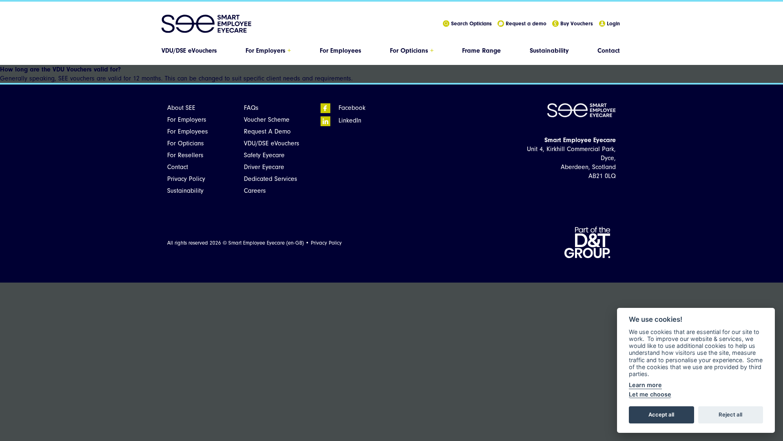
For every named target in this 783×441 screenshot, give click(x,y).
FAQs (251, 107)
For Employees (340, 50)
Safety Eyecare (264, 155)
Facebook (347, 107)
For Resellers (185, 155)
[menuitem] (190, 50)
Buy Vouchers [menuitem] (574, 24)
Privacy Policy (186, 179)
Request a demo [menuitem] (523, 24)
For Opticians (412, 50)
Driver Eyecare (264, 167)
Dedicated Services (270, 179)
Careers (255, 190)
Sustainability (549, 50)
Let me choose (650, 394)
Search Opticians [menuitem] (469, 24)
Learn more (645, 385)
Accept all (661, 415)
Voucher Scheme (267, 119)
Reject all (730, 415)
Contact (608, 50)
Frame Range (481, 50)
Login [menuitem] (611, 24)
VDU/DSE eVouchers (189, 50)
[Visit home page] (206, 24)
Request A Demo (267, 131)
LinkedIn (345, 120)
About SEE (181, 107)
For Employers (268, 50)
